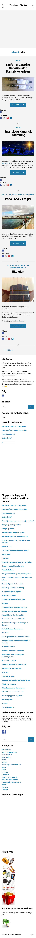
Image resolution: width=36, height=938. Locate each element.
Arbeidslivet (6, 750)
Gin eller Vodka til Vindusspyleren (14, 426)
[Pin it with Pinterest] (8, 118)
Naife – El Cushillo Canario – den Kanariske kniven (18, 68)
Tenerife (5, 787)
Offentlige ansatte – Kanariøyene (13, 688)
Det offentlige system (15, 265)
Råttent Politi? (7, 438)
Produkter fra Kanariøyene (11, 782)
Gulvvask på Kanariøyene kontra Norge (16, 680)
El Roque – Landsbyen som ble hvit (14, 664)
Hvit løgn (5, 603)
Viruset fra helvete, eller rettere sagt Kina (17, 562)
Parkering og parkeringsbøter (12, 696)
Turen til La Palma (8, 676)
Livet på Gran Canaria (18, 267)
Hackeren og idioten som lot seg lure (15, 536)
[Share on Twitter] (4, 118)
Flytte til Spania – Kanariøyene (12, 629)
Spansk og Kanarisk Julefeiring (18, 133)
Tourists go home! (8, 434)
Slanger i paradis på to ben (11, 525)
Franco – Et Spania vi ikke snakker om (15, 550)
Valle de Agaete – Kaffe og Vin (12, 584)
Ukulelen (18, 271)
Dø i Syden (5, 633)
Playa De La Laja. (8, 570)
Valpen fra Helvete (8, 647)
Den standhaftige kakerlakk (12, 668)
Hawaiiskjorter (7, 699)
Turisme (5, 789)
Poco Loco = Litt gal (18, 199)
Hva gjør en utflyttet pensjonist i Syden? (16, 574)
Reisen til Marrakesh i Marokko (13, 651)
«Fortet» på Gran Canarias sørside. (14, 430)
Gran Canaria (7, 194)
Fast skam (5, 558)
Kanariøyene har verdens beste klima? (15, 637)
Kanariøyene (6, 163)
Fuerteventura (7, 755)
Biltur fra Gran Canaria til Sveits (13, 619)
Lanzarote (5, 775)
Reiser (4, 784)
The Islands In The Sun (18, 5)
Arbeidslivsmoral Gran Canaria (13, 692)
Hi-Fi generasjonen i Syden (11, 591)
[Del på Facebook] (1, 118)
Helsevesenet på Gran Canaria (13, 566)
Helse (4, 760)
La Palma (5, 772)
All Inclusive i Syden (9, 595)
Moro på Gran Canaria (26, 194)
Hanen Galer (6, 554)
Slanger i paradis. (8, 529)
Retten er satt (6, 546)
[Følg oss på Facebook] (1, 112)
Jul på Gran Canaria (9, 684)
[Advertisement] (18, 29)
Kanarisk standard (8, 707)
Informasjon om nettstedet (11, 765)
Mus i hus (5, 672)
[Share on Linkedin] (11, 118)
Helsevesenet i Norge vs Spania (13, 532)
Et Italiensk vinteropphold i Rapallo (14, 611)
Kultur (18, 60)
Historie (4, 762)
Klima (4, 767)
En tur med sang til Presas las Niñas (14, 607)
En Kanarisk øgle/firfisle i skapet (13, 599)
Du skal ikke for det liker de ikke (13, 615)
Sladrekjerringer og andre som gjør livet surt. (18, 521)
